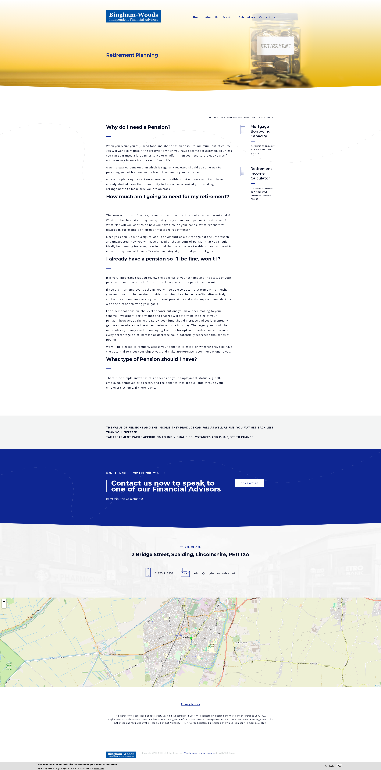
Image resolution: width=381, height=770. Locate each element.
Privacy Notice (190, 704)
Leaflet (377, 686)
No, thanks (329, 766)
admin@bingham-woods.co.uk (214, 573)
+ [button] (4, 601)
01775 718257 (163, 573)
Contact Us (267, 17)
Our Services (259, 117)
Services (229, 17)
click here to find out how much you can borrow (263, 150)
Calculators (247, 17)
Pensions (243, 117)
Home (197, 17)
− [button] (4, 606)
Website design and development (200, 753)
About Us (211, 17)
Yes (339, 766)
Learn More (99, 768)
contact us (250, 483)
